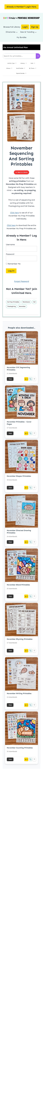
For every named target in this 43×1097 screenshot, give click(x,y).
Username (10, 244)
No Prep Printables (13, 302)
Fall (34, 302)
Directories (10, 32)
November (22, 306)
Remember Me (13, 264)
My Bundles (21, 37)
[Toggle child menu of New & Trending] (35, 32)
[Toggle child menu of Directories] (16, 32)
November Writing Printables (19, 693)
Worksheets (26, 302)
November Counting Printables (20, 748)
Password (10, 254)
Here (28, 293)
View (10, 379)
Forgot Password (21, 281)
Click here (14, 213)
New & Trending (27, 32)
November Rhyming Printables (19, 639)
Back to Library (23, 172)
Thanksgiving (11, 306)
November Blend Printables (18, 585)
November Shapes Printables (19, 476)
